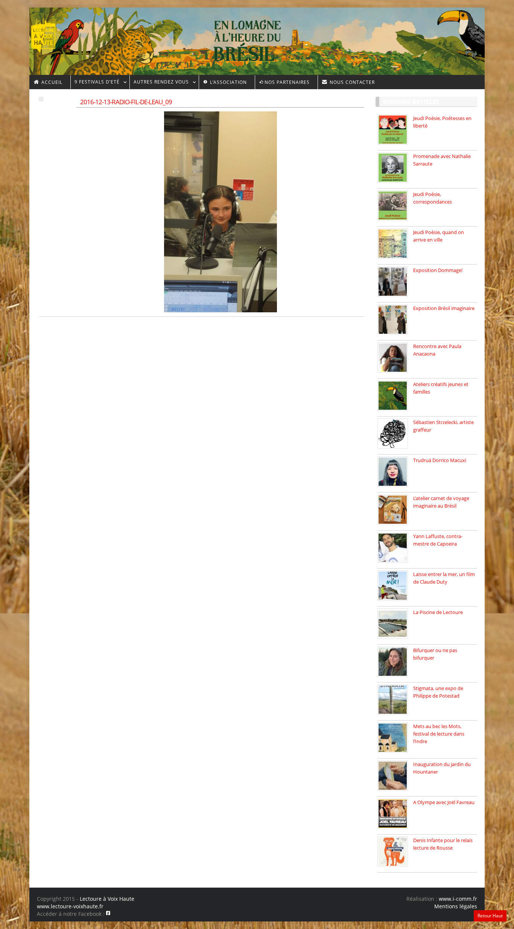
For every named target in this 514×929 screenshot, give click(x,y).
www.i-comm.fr (458, 898)
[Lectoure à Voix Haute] (48, 34)
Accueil (51, 82)
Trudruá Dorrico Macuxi (439, 460)
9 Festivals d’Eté (95, 83)
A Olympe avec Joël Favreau (443, 802)
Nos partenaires (287, 82)
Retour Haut (490, 915)
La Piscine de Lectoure (438, 612)
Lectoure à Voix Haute (107, 898)
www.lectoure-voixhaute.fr (70, 906)
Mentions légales (455, 906)
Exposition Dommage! (437, 270)
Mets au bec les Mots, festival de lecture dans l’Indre (438, 734)
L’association (227, 82)
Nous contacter (351, 82)
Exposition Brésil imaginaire (443, 308)
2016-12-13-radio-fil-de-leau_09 (126, 101)
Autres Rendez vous (159, 83)
